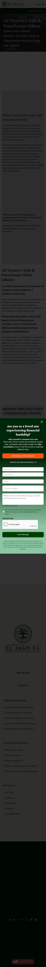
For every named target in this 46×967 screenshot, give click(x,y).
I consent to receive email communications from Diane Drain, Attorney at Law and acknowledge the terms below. (23, 512)
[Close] (42, 422)
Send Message (23, 534)
